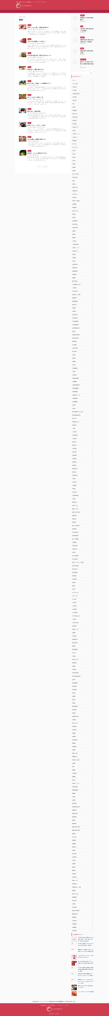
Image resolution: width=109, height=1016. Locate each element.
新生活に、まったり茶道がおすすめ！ (37, 153)
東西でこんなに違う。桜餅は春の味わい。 (38, 27)
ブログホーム (21, 11)
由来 (42, 29)
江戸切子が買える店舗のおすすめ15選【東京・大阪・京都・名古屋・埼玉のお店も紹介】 (86, 939)
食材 (42, 43)
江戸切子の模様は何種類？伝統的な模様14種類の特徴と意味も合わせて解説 (86, 969)
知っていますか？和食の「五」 (35, 97)
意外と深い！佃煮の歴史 (33, 111)
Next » (46, 166)
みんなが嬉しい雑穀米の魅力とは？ (36, 139)
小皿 (35, 43)
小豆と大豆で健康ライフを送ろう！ (36, 41)
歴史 (40, 29)
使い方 (36, 127)
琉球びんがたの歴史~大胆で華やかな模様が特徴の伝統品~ (87, 63)
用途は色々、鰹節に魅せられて (35, 69)
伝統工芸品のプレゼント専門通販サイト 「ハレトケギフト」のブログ (54, 1005)
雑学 (40, 43)
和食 (35, 29)
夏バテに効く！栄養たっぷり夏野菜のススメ (39, 83)
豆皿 (37, 43)
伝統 (35, 71)
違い (41, 127)
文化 (37, 29)
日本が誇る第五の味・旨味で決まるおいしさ (39, 55)
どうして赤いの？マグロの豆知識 (86, 991)
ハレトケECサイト (33, 11)
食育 (44, 29)
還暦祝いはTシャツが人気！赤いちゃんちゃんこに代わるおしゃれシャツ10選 (86, 981)
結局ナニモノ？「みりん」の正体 (36, 125)
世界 (36, 57)
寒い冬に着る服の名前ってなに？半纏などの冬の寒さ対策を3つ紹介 (86, 963)
